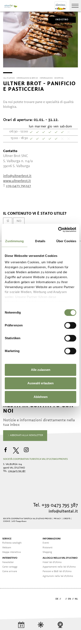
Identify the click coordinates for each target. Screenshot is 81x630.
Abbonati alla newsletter (26, 435)
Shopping (47, 552)
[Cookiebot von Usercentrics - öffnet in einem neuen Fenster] (58, 229)
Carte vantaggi (9, 567)
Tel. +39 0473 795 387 (55, 505)
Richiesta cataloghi (12, 543)
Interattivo (9, 558)
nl (76, 599)
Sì (8, 221)
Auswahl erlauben (40, 383)
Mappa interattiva (11, 552)
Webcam (6, 547)
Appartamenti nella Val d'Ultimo (59, 567)
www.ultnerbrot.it (17, 181)
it (63, 599)
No (19, 221)
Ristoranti (48, 547)
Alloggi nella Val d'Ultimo (60, 558)
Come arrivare (9, 571)
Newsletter (8, 562)
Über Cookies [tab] (66, 241)
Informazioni (52, 539)
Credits (66, 519)
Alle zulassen (40, 369)
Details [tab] (40, 241)
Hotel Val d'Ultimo (52, 562)
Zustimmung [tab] (14, 241)
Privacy (57, 519)
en (69, 599)
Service (6, 539)
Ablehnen (41, 397)
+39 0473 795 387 (16, 471)
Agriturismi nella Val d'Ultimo (58, 576)
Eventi (46, 543)
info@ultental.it (63, 511)
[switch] (70, 325)
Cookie (6, 521)
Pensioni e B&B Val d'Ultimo (57, 571)
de (56, 599)
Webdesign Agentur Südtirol (8, 599)
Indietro (62, 19)
